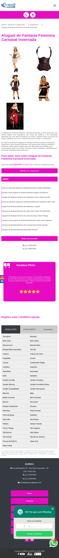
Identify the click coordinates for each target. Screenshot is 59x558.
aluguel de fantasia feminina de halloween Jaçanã (21, 206)
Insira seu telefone (34, 521)
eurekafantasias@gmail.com (30, 483)
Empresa (29, 501)
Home (29, 493)
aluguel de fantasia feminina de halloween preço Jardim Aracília (26, 197)
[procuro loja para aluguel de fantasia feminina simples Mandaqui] (15, 87)
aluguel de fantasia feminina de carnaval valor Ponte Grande (25, 225)
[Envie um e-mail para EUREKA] (33, 15)
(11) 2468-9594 (16, 165)
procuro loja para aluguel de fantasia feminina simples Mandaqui (26, 188)
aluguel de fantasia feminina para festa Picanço (20, 230)
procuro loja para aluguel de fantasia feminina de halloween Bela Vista (28, 202)
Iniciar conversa (34, 534)
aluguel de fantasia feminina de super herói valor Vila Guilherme (26, 211)
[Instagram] (27, 540)
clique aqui (28, 165)
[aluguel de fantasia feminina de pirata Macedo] (15, 59)
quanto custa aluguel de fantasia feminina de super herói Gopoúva (27, 220)
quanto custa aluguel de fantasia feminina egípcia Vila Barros (25, 193)
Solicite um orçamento (29, 171)
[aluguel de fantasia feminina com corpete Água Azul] (15, 116)
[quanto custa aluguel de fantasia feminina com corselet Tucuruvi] (44, 59)
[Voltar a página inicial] (8, 5)
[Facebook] (32, 540)
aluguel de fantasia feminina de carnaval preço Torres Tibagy (25, 216)
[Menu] (55, 5)
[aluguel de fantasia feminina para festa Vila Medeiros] (44, 87)
